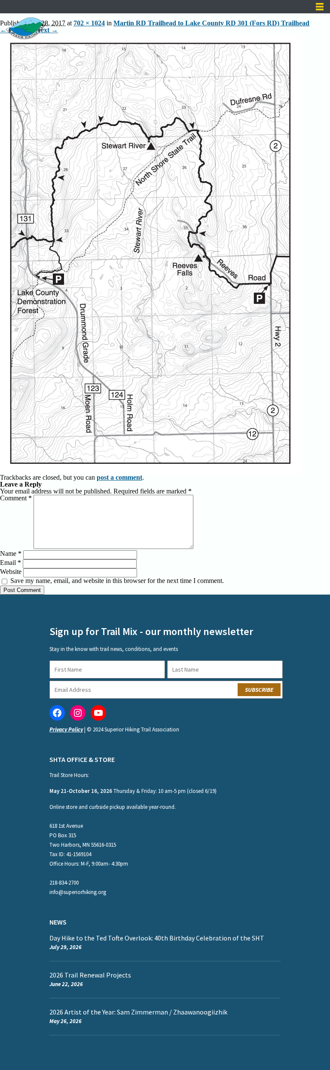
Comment (16, 498)
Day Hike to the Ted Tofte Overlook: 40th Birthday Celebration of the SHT (156, 938)
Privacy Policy (66, 729)
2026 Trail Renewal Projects (90, 975)
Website (10, 571)
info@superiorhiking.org (77, 892)
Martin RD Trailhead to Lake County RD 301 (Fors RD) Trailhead (211, 23)
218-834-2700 (64, 882)
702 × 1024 (89, 23)
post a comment (119, 477)
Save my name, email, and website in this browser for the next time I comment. (117, 580)
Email (10, 562)
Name (10, 553)
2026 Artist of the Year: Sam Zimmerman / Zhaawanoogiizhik (139, 1012)
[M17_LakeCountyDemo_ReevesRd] (151, 36)
